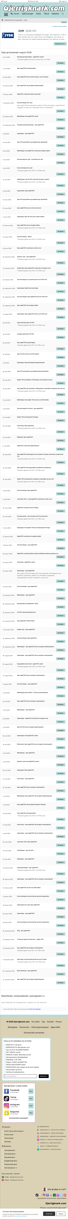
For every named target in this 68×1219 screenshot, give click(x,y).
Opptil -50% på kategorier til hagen (27, 417)
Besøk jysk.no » (60, 44)
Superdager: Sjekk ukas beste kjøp (27, 288)
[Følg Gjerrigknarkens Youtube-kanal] (51, 1195)
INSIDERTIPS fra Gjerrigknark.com (18, 1047)
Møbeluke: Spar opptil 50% (25, 437)
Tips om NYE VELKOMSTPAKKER (17, 1050)
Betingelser (13, 1027)
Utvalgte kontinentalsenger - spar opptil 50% (30, 125)
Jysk (25, 20)
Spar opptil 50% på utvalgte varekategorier (30, 948)
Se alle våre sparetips (34, 1009)
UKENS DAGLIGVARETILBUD (16, 1065)
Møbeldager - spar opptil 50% (26, 710)
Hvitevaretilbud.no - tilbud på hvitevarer (50, 1149)
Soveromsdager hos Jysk (24, 102)
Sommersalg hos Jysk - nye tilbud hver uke (30, 159)
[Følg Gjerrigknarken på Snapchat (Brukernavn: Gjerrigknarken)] (40, 1195)
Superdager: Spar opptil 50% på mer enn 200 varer (32, 314)
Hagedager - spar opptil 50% (25, 133)
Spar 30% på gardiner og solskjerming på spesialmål (32, 371)
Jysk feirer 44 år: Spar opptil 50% (27, 842)
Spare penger (27, 14)
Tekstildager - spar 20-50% (25, 850)
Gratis (38, 14)
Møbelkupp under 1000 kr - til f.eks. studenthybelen (32, 692)
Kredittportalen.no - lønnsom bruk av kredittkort (52, 1129)
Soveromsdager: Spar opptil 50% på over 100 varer (32, 296)
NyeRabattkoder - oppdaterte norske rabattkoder (53, 1136)
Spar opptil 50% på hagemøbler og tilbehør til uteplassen (34, 467)
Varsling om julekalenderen (15, 1072)
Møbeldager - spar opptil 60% (26, 595)
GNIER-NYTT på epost (13, 1045)
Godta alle (49, 1214)
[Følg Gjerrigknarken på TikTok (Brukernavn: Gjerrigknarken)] (37, 1195)
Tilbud (46, 14)
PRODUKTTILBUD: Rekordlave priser (18, 1055)
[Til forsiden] (34, 8)
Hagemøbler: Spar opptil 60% (26, 190)
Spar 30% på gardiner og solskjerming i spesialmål (32, 142)
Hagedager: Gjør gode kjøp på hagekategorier (31, 362)
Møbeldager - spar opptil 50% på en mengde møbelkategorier (35, 646)
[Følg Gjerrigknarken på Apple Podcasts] (58, 1195)
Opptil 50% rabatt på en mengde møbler (29, 536)
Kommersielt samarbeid (34, 1033)
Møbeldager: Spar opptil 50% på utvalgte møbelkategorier (34, 796)
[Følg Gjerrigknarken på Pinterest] (65, 1195)
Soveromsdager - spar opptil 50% (27, 545)
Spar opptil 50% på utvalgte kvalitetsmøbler (30, 85)
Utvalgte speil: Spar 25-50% (25, 334)
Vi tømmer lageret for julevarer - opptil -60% (30, 939)
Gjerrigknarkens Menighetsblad (17, 1057)
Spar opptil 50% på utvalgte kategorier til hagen (31, 804)
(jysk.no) (30, 30)
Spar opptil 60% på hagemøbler (26, 68)
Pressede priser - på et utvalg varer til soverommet (32, 516)
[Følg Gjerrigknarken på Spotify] (54, 1195)
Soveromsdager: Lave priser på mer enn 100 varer (32, 279)
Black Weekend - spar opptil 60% (27, 970)
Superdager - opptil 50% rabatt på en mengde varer (32, 718)
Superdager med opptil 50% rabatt (27, 735)
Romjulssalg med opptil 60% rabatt (27, 603)
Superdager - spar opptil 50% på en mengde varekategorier (35, 655)
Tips (43, 1022)
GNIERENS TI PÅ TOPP (13, 1060)
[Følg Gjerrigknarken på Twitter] (61, 1195)
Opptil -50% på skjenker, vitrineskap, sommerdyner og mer (34, 380)
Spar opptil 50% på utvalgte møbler (27, 305)
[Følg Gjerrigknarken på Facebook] (47, 1195)
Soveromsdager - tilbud (24, 236)
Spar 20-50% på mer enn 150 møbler (28, 354)
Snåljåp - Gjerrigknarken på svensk (14, 1177)
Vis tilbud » (60, 63)
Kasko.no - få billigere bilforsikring (49, 1146)
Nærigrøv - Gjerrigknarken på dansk (13, 1180)
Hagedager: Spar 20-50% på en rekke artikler (30, 216)
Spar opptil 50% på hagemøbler (26, 813)
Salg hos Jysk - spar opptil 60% (26, 256)
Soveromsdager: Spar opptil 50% (27, 490)
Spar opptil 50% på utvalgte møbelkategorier (30, 979)
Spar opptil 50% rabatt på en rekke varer (29, 248)
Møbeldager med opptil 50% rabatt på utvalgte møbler (33, 151)
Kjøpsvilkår (55, 1027)
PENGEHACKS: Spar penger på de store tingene (22, 1067)
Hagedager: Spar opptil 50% (25, 770)
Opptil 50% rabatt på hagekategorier (28, 445)
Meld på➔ (43, 1076)
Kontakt (50, 1022)
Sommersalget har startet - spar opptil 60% (30, 408)
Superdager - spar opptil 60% (26, 913)
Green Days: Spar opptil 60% (25, 425)
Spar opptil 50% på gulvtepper (26, 342)
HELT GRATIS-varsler (13, 1052)
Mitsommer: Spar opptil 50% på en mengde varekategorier (34, 744)
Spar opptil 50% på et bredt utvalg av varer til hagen (32, 77)
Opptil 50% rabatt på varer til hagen (27, 507)
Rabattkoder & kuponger (13, 20)
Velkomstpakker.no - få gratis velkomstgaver (52, 1133)
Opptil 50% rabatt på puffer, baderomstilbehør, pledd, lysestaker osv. (38, 553)
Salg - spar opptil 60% (23, 930)
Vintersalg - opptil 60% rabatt (26, 562)
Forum (16, 14)
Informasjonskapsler (40, 1027)
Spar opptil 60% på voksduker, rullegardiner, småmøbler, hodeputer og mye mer (41, 388)
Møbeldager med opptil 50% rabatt (27, 116)
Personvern (24, 1027)
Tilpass (61, 1214)
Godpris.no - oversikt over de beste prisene (51, 1139)
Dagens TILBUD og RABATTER (16, 1062)
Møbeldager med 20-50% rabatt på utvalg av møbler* (33, 179)
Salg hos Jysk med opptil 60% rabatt (28, 761)
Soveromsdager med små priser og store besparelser (33, 896)
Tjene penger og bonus (14, 1069)
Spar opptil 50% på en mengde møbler (28, 225)
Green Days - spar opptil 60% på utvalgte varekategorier (34, 824)
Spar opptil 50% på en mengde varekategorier (31, 675)
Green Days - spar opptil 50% (25, 778)
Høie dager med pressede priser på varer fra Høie (32, 959)
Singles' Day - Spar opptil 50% (26, 629)
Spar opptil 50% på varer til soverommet (29, 208)
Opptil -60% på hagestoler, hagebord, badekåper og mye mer (35, 479)
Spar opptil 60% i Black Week (25, 621)
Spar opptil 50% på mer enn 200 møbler (29, 887)
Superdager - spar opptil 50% (26, 570)
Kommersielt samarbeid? (18, 1118)
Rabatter (55, 14)
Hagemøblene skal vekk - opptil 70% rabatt (30, 664)
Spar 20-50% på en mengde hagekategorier (30, 727)
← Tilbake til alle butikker (59, 26)
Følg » (31, 1091)
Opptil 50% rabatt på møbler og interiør (29, 94)
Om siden (35, 1022)
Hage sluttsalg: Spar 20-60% (25, 322)
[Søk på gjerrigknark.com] (63, 13)
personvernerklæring (20, 1216)
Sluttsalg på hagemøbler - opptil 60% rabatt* (30, 57)
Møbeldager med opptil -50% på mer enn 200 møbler (33, 400)
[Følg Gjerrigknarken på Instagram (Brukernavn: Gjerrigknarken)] (44, 1195)
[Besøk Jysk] (8, 35)
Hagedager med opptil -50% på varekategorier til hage (33, 527)
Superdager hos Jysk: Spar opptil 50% (28, 905)
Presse (59, 1022)
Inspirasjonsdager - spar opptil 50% (27, 867)
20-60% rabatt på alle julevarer (26, 612)
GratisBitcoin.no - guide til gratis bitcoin (50, 1142)
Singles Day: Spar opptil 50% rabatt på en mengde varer (34, 268)
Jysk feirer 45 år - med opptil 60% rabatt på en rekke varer (34, 499)
